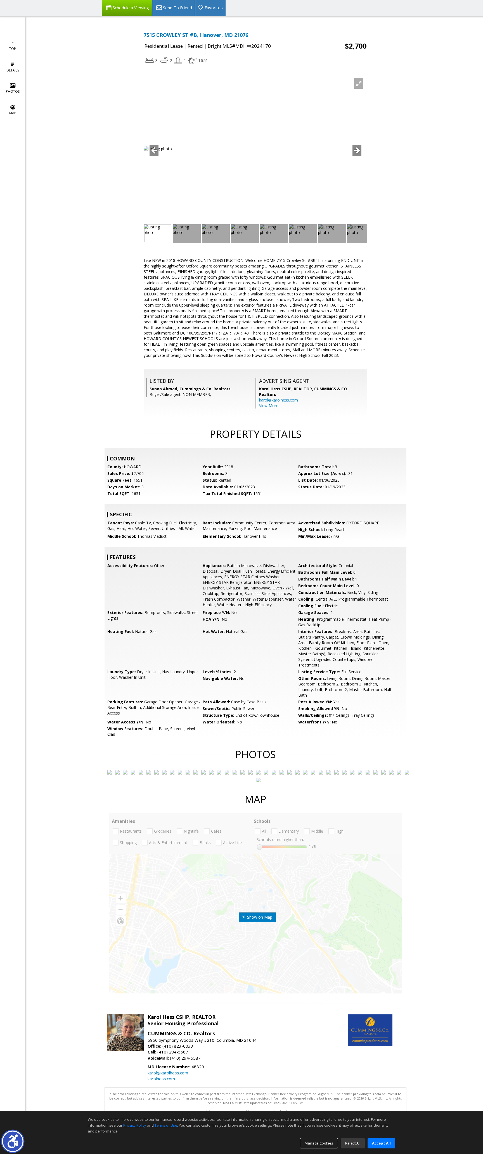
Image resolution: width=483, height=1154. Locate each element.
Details (12, 70)
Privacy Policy (134, 1125)
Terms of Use (166, 1125)
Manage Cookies (319, 1143)
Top (12, 48)
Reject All (352, 1143)
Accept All (381, 1143)
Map (12, 113)
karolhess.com (161, 1078)
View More (268, 405)
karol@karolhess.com (278, 400)
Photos (13, 91)
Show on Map (259, 917)
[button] (12, 1141)
